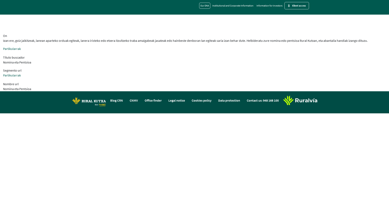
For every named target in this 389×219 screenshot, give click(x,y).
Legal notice (176, 100)
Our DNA (204, 5)
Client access (299, 5)
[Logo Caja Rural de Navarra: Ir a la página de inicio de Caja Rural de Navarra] (89, 102)
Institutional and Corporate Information (232, 5)
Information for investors (269, 5)
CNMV (134, 100)
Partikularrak (12, 49)
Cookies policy (202, 100)
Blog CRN (116, 100)
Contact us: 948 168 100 (263, 100)
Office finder (153, 100)
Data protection (229, 100)
